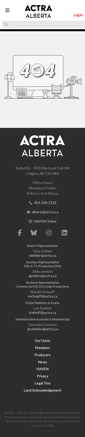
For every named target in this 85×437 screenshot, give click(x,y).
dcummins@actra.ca (42, 329)
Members (42, 347)
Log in (78, 15)
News (42, 362)
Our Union (42, 340)
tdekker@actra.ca (42, 255)
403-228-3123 (45, 202)
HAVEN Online (45, 221)
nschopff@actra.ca (42, 296)
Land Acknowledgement (42, 390)
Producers (42, 355)
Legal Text (43, 383)
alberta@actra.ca (45, 212)
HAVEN (42, 369)
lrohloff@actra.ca (42, 312)
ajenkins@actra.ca (42, 276)
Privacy (42, 376)
